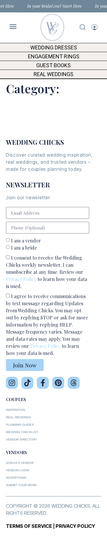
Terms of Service (29, 526)
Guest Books (53, 65)
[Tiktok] (27, 383)
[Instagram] (12, 383)
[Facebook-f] (43, 383)
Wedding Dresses (53, 47)
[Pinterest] (58, 383)
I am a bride (24, 248)
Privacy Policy (21, 279)
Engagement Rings (53, 56)
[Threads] (74, 383)
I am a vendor (26, 240)
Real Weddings (53, 74)
